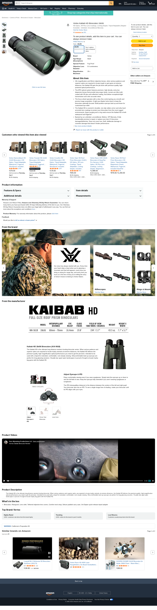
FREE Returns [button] (78, 41)
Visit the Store (99, 292)
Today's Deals (21, 8)
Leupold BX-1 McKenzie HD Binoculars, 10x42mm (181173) (37, 562)
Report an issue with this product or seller (90, 130)
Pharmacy (71, 8)
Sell (51, 8)
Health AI (11, 8)
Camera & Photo (14, 17)
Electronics (5, 17)
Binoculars (37, 17)
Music (64, 8)
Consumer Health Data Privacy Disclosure (80, 599)
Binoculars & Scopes (27, 17)
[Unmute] (153, 481)
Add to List (135, 68)
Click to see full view (39, 87)
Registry (57, 8)
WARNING (7, 526)
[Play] (3, 481)
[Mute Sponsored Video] (49, 557)
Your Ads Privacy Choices (101, 599)
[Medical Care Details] (38, 8)
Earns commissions (39, 441)
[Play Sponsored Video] (79, 548)
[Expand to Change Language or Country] (76, 593)
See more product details (83, 126)
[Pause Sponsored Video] (49, 553)
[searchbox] (64, 3)
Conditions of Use (52, 599)
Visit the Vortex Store (80, 30)
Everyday (80, 8)
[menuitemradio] (149, 481)
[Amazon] (7, 3)
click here (55, 213)
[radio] (4, 25)
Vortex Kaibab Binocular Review (19, 443)
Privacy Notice (63, 599)
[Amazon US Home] (50, 594)
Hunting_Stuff (143, 52)
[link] (18, 162)
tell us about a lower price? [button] (25, 220)
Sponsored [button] (5, 534)
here (33, 209)
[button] (4, 8)
